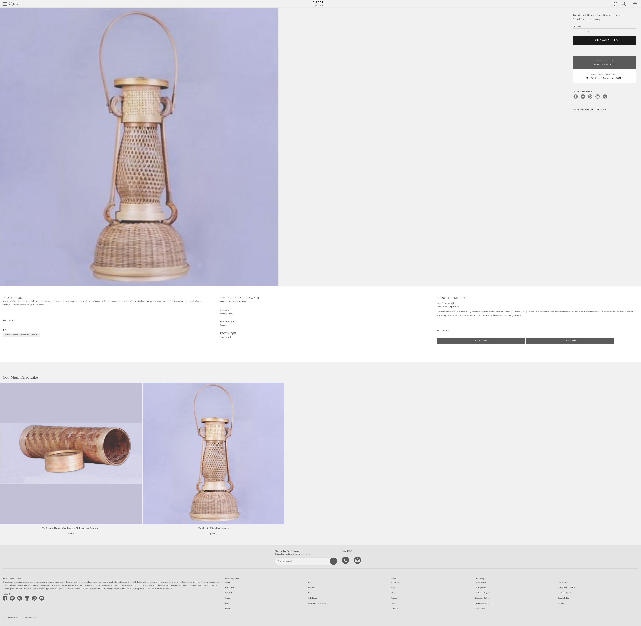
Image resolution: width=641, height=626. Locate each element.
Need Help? (589, 109)
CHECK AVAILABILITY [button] (604, 40)
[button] (637, 459)
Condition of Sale (565, 593)
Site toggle (5, 4)
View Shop (570, 341)
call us (346, 560)
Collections (395, 582)
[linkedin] (598, 96)
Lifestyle (394, 608)
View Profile (481, 341)
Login (227, 603)
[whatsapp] (605, 96)
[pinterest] (590, 96)
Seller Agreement (481, 588)
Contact (228, 598)
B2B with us (230, 588)
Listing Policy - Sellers (566, 588)
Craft (310, 582)
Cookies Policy (563, 598)
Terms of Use (480, 608)
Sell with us (230, 593)
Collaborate (312, 598)
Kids (393, 603)
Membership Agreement (483, 603)
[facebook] (576, 96)
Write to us (358, 560)
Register (228, 608)
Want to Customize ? (604, 63)
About (227, 582)
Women (394, 598)
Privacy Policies (480, 582)
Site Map (561, 603)
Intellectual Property (482, 593)
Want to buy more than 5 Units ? (604, 76)
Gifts (393, 588)
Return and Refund (482, 598)
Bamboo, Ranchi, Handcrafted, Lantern (21, 335)
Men (393, 593)
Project (310, 593)
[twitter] (583, 96)
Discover (311, 588)
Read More (9, 320)
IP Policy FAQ (563, 582)
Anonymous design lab (317, 603)
